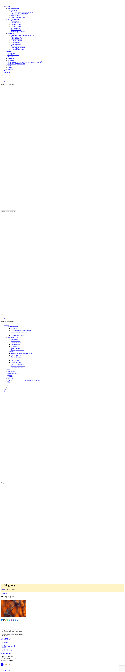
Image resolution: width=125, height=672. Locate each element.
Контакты (6, 653)
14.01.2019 (4, 593)
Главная (3, 589)
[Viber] (10, 664)
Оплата (4, 642)
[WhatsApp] (2, 664)
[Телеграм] (6, 664)
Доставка (6, 639)
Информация (8, 646)
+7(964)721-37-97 (7, 670)
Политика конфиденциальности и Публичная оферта (7, 649)
